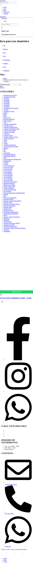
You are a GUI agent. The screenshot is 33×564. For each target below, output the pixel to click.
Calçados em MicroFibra (10, 127)
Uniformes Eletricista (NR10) (12, 223)
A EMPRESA (10, 552)
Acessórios (7, 100)
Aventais (6, 109)
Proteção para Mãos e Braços (12, 204)
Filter (1, 86)
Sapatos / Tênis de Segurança (12, 217)
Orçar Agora (16, 291)
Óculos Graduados (9, 188)
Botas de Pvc (7, 117)
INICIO (3, 552)
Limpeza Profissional (11, 434)
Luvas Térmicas (8, 178)
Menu (5, 21)
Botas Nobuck (8, 121)
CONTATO (27, 552)
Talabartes (6, 220)
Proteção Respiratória (9, 205)
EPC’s (6, 431)
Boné (5, 116)
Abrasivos (6, 98)
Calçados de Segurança (10, 124)
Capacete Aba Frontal (10, 130)
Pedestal (6, 194)
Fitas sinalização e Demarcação (12, 159)
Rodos (5, 215)
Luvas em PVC (8, 170)
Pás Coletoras (7, 191)
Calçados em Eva (8, 125)
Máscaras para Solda (9, 185)
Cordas (5, 143)
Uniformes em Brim (9, 225)
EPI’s (6, 430)
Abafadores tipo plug (9, 97)
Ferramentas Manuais (9, 156)
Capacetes (6, 133)
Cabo (5, 122)
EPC (5, 149)
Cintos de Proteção (9, 138)
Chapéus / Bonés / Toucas (11, 137)
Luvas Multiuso (8, 173)
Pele (5, 196)
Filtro (5, 157)
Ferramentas (7, 153)
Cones (5, 141)
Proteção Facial (8, 202)
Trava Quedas (7, 221)
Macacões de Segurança (10, 181)
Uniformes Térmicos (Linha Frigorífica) (15, 228)
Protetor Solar (7, 209)
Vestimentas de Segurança (12, 436)
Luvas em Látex (8, 169)
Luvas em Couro (8, 167)
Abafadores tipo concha (10, 95)
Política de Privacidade (7, 555)
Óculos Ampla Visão (9, 186)
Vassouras (6, 229)
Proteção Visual (8, 207)
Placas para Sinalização (10, 197)
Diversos (6, 148)
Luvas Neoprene (8, 175)
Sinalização (7, 218)
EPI (5, 151)
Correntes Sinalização (10, 145)
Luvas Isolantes (8, 172)
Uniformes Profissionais (10, 226)
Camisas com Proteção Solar (11, 129)
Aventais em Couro (9, 111)
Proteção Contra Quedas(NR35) (12, 201)
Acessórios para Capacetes (11, 108)
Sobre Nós (6, 12)
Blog (5, 10)
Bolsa (5, 114)
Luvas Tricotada (8, 180)
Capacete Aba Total (9, 132)
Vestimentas (7, 231)
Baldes (5, 113)
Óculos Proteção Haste (10, 189)
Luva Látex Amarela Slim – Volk (16, 298)
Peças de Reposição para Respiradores (14, 193)
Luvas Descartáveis (9, 165)
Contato (6, 13)
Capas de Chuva (8, 135)
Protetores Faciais (8, 210)
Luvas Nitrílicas (8, 177)
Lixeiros (6, 164)
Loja (5, 9)
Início (5, 7)
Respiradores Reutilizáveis (11, 213)
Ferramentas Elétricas (9, 154)
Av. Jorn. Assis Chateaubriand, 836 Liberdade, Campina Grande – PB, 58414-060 (14, 313)
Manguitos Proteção (9, 183)
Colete (5, 140)
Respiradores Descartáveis (11, 212)
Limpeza (6, 162)
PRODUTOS (19, 552)
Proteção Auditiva (8, 199)
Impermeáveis (7, 161)
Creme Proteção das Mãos (11, 146)
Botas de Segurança (9, 119)
